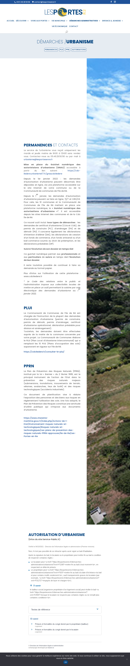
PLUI (61, 49)
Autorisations (79, 49)
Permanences (51, 49)
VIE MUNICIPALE (58, 21)
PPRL (68, 49)
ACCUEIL (10, 21)
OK (65, 662)
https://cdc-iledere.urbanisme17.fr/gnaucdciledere (52, 172)
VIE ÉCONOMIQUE (59, 26)
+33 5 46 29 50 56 (23, 2)
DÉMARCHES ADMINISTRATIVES (83, 21)
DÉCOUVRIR (21, 21)
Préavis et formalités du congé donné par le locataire (56, 630)
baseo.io (51, 648)
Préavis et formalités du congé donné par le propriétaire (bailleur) (61, 624)
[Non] (127, 659)
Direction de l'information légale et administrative (46, 646)
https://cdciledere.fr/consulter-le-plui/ (44, 351)
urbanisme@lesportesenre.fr (38, 159)
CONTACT (73, 26)
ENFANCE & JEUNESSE (111, 21)
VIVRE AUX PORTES (39, 21)
